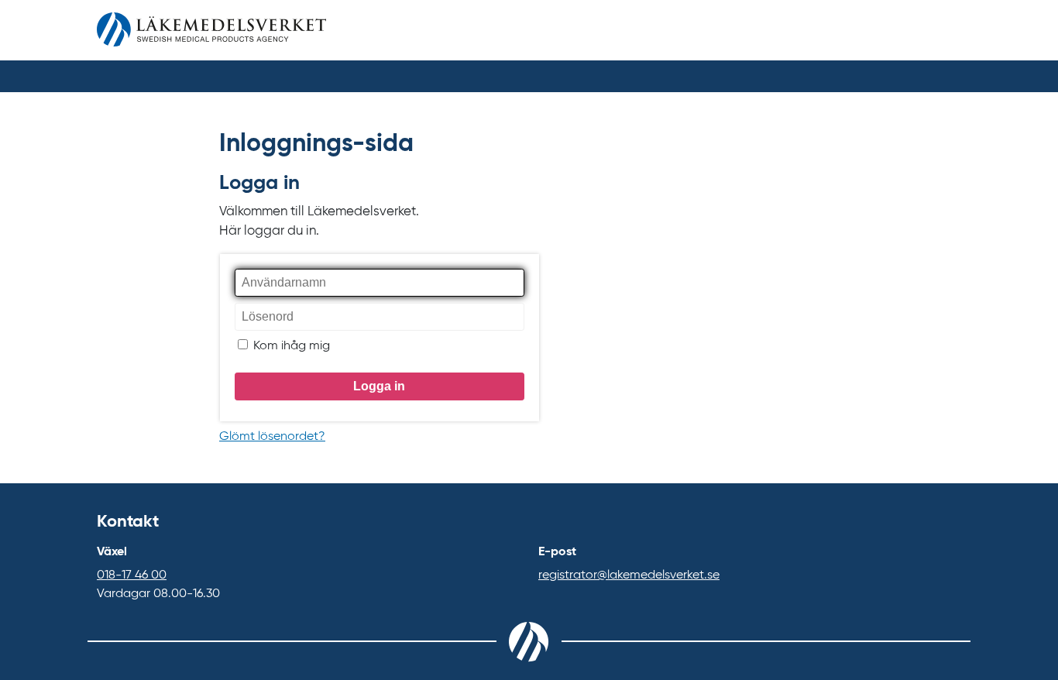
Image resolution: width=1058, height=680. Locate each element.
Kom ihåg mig (290, 346)
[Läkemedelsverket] (211, 33)
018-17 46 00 (132, 575)
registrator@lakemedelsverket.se (629, 575)
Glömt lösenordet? (272, 437)
